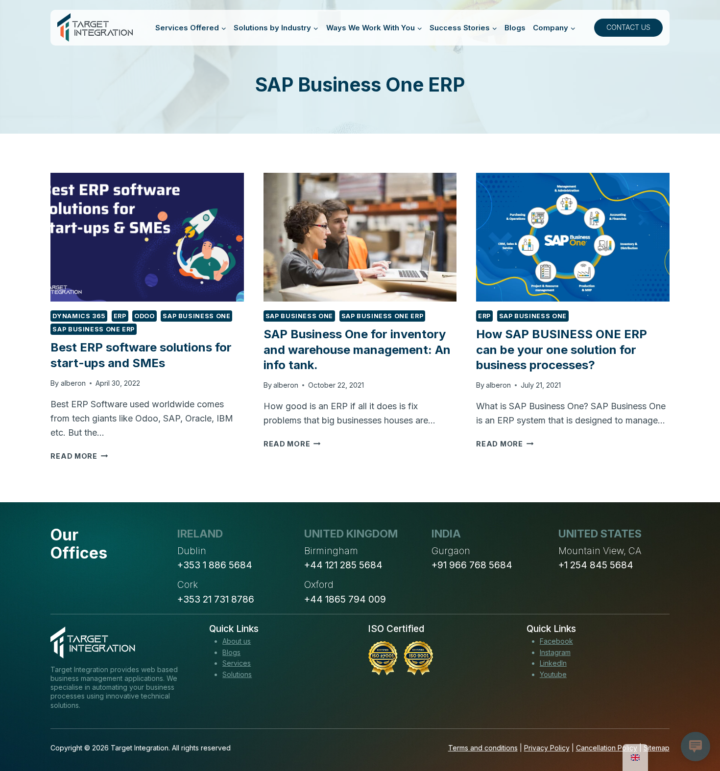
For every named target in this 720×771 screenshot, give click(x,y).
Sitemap (657, 748)
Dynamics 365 (78, 316)
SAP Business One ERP (93, 329)
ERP (120, 316)
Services (236, 663)
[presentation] (146, 237)
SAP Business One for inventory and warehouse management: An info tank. (357, 349)
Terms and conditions (483, 748)
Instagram (555, 652)
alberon (73, 383)
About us (236, 641)
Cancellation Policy (606, 748)
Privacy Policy (547, 748)
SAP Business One (196, 316)
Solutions (237, 674)
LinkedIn (553, 663)
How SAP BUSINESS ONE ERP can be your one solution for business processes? (561, 349)
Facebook (556, 641)
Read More (79, 456)
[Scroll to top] (694, 727)
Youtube (553, 674)
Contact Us (628, 27)
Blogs (515, 27)
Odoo (144, 316)
